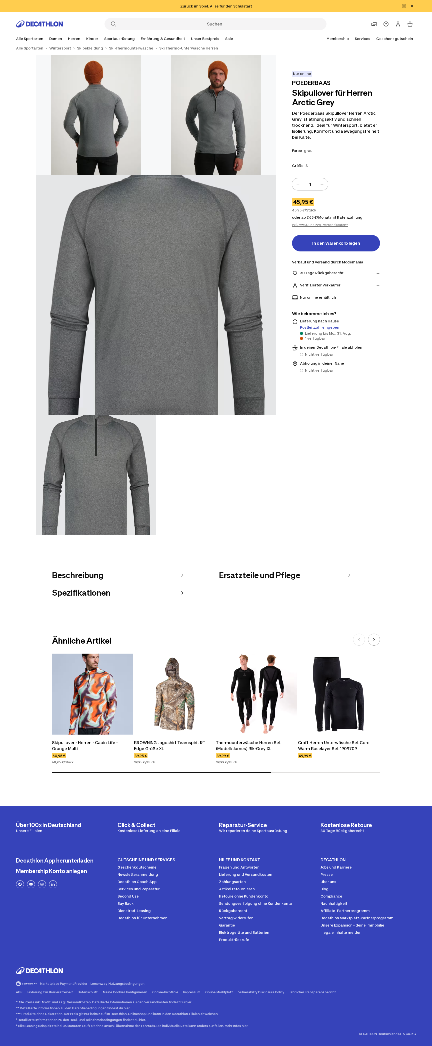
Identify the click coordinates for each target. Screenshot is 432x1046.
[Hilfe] (386, 24)
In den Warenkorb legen (336, 243)
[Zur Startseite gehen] (39, 23)
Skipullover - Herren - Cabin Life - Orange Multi (85, 745)
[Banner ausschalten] (404, 6)
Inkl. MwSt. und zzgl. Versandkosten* (320, 225)
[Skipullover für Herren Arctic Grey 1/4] (216, 115)
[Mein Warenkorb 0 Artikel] (410, 24)
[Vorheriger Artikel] (359, 640)
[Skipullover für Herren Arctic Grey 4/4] (96, 475)
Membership (337, 38)
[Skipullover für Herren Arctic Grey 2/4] (96, 115)
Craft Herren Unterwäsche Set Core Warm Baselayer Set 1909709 (334, 745)
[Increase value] (322, 184)
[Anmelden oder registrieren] (398, 24)
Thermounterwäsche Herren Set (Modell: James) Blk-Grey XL (249, 745)
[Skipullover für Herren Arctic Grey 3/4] (156, 295)
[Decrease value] (298, 184)
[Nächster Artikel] (374, 640)
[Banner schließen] (412, 6)
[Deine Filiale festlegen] (374, 24)
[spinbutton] (310, 184)
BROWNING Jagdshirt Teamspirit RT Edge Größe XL (170, 745)
